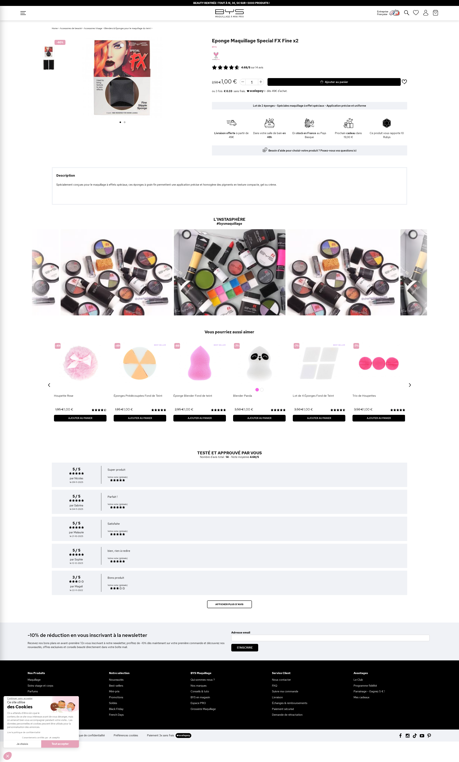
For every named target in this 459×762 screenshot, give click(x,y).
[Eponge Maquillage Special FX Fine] (49, 52)
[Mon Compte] (425, 13)
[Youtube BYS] (422, 735)
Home (55, 28)
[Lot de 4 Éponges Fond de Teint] (319, 363)
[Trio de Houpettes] (378, 363)
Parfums (33, 691)
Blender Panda (242, 396)
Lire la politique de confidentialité (23, 732)
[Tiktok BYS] (415, 735)
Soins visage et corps (40, 686)
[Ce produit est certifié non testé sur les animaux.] (216, 56)
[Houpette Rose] (80, 363)
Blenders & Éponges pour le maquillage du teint (127, 28)
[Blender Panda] (259, 363)
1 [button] (120, 122)
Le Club (358, 680)
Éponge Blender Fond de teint (192, 396)
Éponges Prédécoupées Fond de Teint (138, 396)
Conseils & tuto (200, 691)
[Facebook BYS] (400, 735)
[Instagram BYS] (407, 735)
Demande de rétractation (287, 715)
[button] (7, 756)
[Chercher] (404, 14)
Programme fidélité (365, 686)
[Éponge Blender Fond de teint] (199, 363)
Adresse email (240, 632)
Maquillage (34, 680)
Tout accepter (60, 743)
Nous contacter (281, 680)
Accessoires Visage (93, 28)
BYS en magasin (200, 697)
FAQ (274, 686)
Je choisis (22, 743)
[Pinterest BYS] (429, 735)
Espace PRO (198, 703)
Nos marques (199, 686)
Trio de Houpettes (364, 396)
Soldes (113, 703)
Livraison (277, 697)
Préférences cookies (126, 735)
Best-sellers (116, 686)
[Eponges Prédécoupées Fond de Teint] (140, 363)
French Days (116, 715)
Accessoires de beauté (71, 28)
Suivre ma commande (285, 691)
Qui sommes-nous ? (203, 680)
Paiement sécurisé (283, 709)
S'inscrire (245, 647)
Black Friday (116, 709)
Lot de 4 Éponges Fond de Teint (313, 396)
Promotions (116, 697)
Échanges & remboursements (289, 703)
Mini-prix (114, 691)
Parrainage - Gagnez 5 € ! (369, 691)
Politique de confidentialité (88, 735)
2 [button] (124, 122)
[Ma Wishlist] (416, 13)
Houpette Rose (63, 396)
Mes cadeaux (361, 697)
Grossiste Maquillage (203, 709)
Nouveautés (116, 680)
